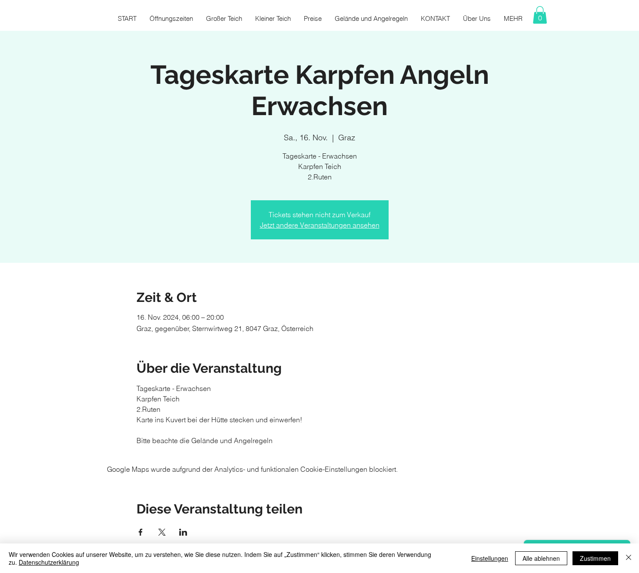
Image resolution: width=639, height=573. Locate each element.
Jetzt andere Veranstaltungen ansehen (319, 225)
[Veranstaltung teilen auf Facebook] (140, 532)
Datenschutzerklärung (49, 562)
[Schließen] (628, 558)
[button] (539, 15)
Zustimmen (595, 558)
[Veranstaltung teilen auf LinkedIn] (183, 532)
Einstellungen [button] (489, 558)
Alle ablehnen (541, 558)
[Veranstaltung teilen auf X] (162, 532)
